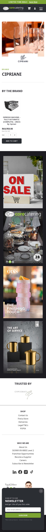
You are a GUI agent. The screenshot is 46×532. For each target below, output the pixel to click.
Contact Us (23, 415)
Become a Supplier (23, 457)
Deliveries (23, 422)
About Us (23, 447)
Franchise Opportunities (23, 453)
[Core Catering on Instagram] (25, 472)
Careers (23, 460)
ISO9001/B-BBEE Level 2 (23, 450)
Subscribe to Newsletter (23, 463)
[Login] (35, 8)
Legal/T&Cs (23, 425)
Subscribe (23, 515)
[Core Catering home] (13, 8)
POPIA (23, 428)
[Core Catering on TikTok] (31, 472)
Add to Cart (12, 141)
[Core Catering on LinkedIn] (14, 472)
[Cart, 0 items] (29, 8)
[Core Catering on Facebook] (20, 472)
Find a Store (23, 418)
